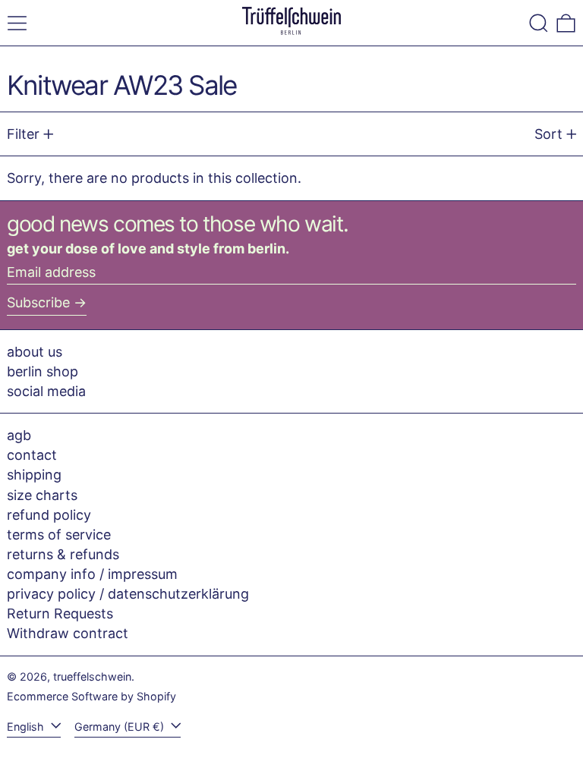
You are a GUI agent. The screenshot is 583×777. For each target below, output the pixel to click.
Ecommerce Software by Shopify (91, 696)
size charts (42, 495)
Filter (23, 134)
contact (32, 455)
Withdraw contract (67, 633)
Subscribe (38, 302)
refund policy (49, 515)
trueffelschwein (92, 676)
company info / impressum (92, 574)
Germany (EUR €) (120, 726)
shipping (34, 475)
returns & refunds (63, 554)
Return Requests (60, 613)
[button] (538, 23)
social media (46, 391)
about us (34, 352)
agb (19, 435)
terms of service (59, 535)
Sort (548, 134)
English (27, 726)
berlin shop (42, 371)
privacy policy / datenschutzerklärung (128, 594)
